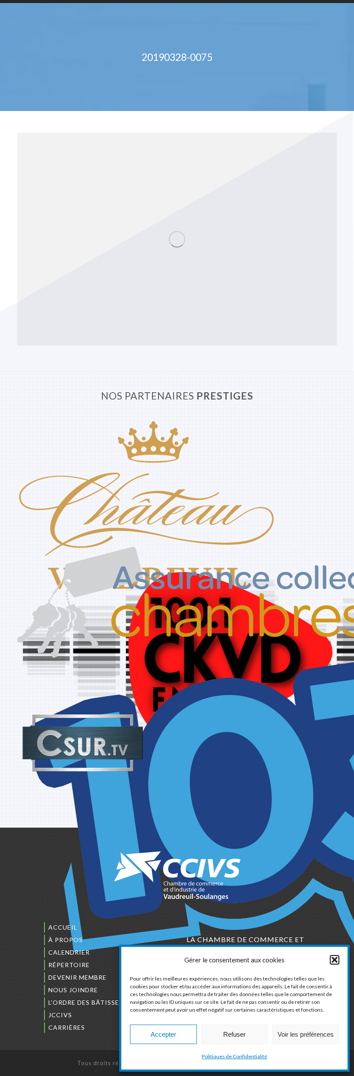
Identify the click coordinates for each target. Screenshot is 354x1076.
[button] (334, 959)
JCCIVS (60, 1015)
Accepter (163, 1034)
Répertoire (69, 964)
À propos (65, 939)
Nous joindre (73, 989)
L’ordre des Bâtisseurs (90, 1002)
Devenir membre (77, 977)
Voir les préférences (306, 1034)
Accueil (62, 927)
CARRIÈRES (66, 1027)
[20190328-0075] (177, 239)
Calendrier (69, 952)
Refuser (234, 1034)
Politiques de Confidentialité (234, 1056)
